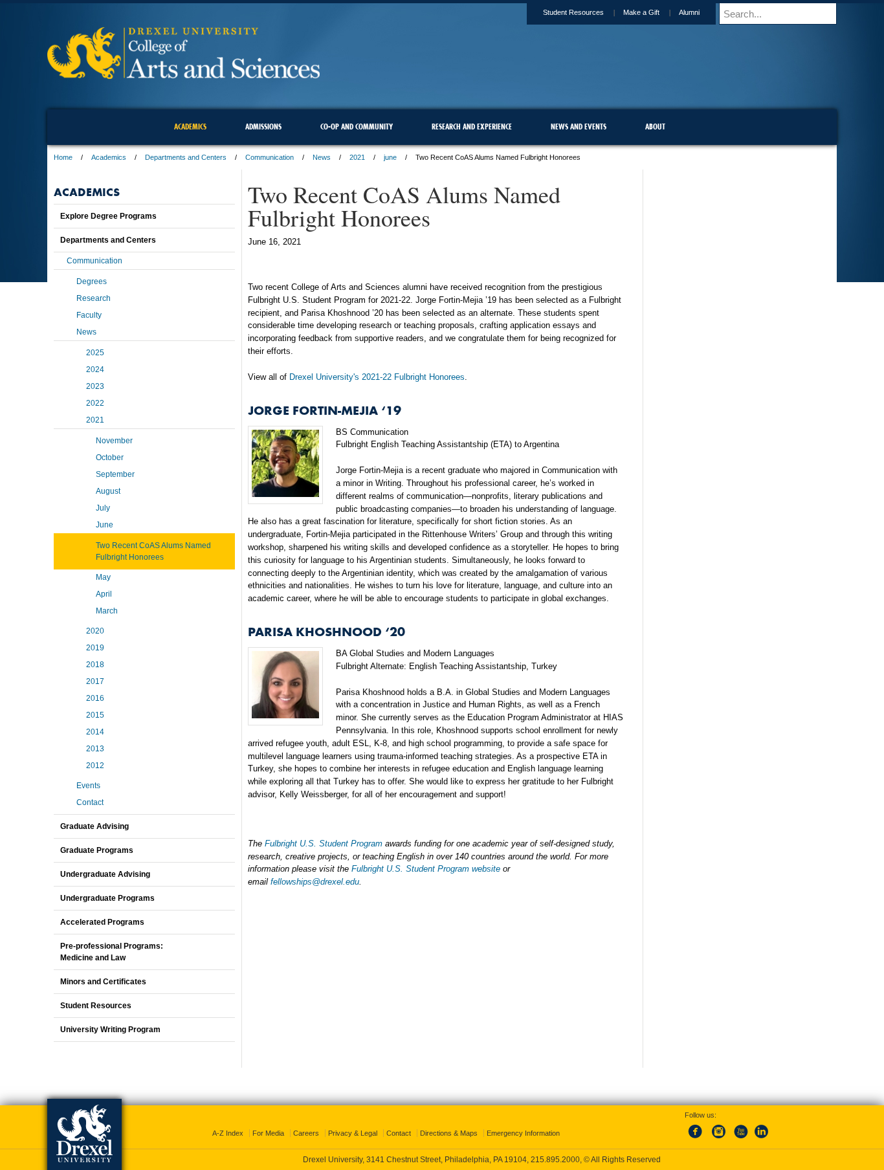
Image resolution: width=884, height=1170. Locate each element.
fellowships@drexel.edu (315, 882)
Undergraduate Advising (105, 874)
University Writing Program (110, 1029)
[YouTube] (740, 1139)
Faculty (89, 315)
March (107, 610)
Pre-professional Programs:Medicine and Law (111, 952)
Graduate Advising (94, 826)
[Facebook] (697, 1139)
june (390, 157)
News (322, 157)
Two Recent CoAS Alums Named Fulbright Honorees (153, 551)
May (103, 577)
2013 (95, 748)
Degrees (91, 281)
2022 (95, 403)
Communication (269, 157)
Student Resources (573, 12)
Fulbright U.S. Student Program (323, 843)
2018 (95, 664)
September (115, 474)
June (104, 524)
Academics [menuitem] (190, 126)
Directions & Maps (449, 1133)
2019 (95, 647)
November (114, 440)
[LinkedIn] (761, 1139)
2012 (95, 765)
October (110, 457)
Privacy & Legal (352, 1133)
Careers (306, 1133)
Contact (90, 802)
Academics (108, 157)
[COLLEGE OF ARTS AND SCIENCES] (183, 74)
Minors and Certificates (103, 981)
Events (88, 785)
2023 (95, 386)
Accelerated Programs (102, 922)
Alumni (689, 12)
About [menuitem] (655, 126)
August (108, 491)
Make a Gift (641, 12)
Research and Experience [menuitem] (472, 126)
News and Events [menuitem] (578, 126)
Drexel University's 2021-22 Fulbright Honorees (377, 377)
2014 (95, 731)
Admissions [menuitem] (263, 126)
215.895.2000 (555, 1159)
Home (63, 157)
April (104, 594)
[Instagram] (719, 1139)
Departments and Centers (186, 157)
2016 (95, 698)
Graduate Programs (96, 850)
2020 (95, 630)
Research (93, 298)
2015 (95, 715)
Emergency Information (523, 1133)
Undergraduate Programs (107, 898)
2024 (95, 369)
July (103, 508)
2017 (95, 681)
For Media (268, 1133)
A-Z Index (227, 1133)
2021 (357, 157)
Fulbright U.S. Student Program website (425, 869)
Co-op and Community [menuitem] (356, 126)
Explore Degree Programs (108, 216)
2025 (95, 352)
